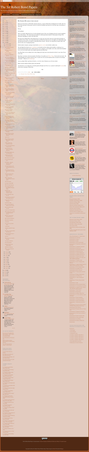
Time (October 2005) (73, 225)
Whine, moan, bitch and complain (9, 249)
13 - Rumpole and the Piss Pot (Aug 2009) (8, 403)
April (6, 262)
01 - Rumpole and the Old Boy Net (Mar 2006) (8, 434)
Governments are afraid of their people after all (10, 198)
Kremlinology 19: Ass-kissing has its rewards (78, 285)
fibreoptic (22, 74)
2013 (5, 35)
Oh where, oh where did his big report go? (10, 231)
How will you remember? (9, 218)
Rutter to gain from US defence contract (9, 78)
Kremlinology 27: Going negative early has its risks (77, 272)
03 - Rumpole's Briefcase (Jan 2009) (8, 429)
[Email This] (34, 72)
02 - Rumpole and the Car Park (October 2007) (8, 432)
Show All (13, 328)
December (7, 44)
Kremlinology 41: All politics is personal (77, 246)
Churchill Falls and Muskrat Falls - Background (30, 14)
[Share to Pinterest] (39, 72)
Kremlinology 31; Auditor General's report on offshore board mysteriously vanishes (78, 265)
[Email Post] (32, 72)
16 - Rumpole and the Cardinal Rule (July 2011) (8, 394)
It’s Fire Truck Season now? (9, 160)
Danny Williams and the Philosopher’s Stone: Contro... (9, 140)
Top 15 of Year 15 (78, 156)
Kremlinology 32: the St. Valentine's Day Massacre (77, 262)
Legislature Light (8, 202)
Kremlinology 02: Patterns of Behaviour (77, 320)
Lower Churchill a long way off (9, 195)
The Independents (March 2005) (75, 222)
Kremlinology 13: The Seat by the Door (77, 298)
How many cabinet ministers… (8, 82)
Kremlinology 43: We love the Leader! (77, 242)
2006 (5, 273)
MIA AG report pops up (9, 185)
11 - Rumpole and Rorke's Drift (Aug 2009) (8, 408)
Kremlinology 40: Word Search (75, 248)
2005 (5, 275)
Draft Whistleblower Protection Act (8, 338)
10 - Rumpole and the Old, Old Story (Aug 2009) (8, 411)
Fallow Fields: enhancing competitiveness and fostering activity (78, 95)
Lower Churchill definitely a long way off (10, 146)
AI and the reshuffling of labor (9, 318)
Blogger (61, 448)
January (6, 268)
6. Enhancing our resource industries (76, 342)
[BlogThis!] (35, 72)
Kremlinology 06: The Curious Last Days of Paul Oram (77, 313)
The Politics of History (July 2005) (76, 224)
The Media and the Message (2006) (76, 200)
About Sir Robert (15, 14)
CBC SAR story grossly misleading (9, 48)
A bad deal (7, 221)
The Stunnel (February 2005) (75, 221)
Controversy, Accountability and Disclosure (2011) (77, 213)
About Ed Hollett (6, 14)
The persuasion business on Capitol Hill (10, 104)
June (6, 259)
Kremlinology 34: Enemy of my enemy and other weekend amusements (77, 258)
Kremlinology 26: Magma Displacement (77, 274)
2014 (5, 33)
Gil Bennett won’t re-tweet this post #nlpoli (77, 20)
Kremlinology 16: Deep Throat (75, 291)
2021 (5, 21)
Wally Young (32, 74)
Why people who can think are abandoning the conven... (10, 212)
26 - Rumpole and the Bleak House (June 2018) (8, 367)
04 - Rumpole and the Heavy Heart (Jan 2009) (8, 426)
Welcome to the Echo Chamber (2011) (76, 205)
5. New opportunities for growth (75, 341)
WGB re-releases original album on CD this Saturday (77, 116)
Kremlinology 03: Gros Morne (75, 318)
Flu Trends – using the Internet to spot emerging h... (9, 163)
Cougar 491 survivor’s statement (9, 200)
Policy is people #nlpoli (74, 40)
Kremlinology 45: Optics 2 (74, 239)
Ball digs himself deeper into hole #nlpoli (77, 26)
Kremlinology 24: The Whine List (76, 275)
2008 (5, 270)
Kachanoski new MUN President (9, 131)
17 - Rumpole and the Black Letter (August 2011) (8, 391)
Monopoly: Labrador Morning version (9, 110)
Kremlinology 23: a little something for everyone (77, 278)
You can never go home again (9, 224)
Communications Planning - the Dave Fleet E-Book (8, 357)
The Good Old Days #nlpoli (80, 164)
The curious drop (8, 63)
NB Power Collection (9, 247)
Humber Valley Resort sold (10, 73)
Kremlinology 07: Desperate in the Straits (77, 311)
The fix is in (7, 137)
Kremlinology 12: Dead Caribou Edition (77, 300)
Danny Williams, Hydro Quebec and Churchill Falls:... (9, 86)
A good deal (7, 226)
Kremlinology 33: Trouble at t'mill (76, 260)
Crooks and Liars (7, 282)
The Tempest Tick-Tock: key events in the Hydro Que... (10, 121)
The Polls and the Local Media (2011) (76, 211)
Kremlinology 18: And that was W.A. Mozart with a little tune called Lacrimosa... (78, 288)
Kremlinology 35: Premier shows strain (77, 256)
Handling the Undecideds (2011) (75, 210)
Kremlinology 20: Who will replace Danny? (77, 284)
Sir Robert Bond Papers (76, 175)
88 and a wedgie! (8, 52)
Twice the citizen (8, 181)
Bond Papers (6, 312)
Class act (6, 236)
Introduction (72, 328)
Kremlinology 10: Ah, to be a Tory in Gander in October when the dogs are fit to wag (78, 305)
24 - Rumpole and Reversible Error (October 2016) (8, 373)
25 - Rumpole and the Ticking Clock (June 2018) (8, 370)
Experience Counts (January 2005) (76, 219)
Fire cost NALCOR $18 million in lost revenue (9, 205)
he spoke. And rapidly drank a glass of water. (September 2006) (78, 230)
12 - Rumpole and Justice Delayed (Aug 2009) (7, 405)
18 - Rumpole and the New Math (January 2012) (9, 389)
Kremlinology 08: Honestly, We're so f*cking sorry (78, 309)
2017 (5, 28)
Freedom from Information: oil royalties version (8, 191)
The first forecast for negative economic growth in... (9, 149)
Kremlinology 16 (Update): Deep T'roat (77, 293)
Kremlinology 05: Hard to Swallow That (77, 315)
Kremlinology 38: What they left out (76, 251)
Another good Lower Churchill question (9, 155)
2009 (5, 42)
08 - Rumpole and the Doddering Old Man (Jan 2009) (9, 416)
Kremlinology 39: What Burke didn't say (77, 249)
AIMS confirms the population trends (8, 143)
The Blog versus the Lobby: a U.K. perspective (8, 101)
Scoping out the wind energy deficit (9, 245)
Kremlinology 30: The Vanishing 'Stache (77, 267)
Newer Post (20, 78)
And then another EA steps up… (10, 228)
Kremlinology (72, 322)
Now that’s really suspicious (8, 75)
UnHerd (5, 306)
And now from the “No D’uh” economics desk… (9, 174)
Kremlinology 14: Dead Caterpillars (76, 297)
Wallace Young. (51, 56)
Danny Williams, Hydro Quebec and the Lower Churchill (9, 117)
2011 (5, 38)
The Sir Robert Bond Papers (19, 7)
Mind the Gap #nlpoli (79, 148)
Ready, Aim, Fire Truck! (9, 80)
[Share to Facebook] (38, 72)
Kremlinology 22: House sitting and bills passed (77, 280)
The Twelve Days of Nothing (8, 51)
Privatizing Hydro (8, 242)
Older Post (64, 78)
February (7, 266)
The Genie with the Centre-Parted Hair (10, 124)
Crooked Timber (7, 317)
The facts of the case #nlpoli (80, 54)
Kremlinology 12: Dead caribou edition (9, 107)
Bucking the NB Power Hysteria (9, 55)
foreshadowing (31, 58)
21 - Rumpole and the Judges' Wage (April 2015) (8, 381)
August (6, 255)
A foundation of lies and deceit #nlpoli (76, 77)
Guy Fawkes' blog (7, 294)
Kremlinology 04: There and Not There (77, 317)
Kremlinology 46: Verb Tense (75, 237)
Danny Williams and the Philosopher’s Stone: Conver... (9, 134)
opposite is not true (42, 45)
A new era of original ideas (10, 210)
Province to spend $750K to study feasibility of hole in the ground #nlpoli (78, 70)
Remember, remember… (9, 220)
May (6, 261)
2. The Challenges (73, 331)
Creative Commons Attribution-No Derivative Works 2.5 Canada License (53, 441)
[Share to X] (37, 72)
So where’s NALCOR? (9, 183)
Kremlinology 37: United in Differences (77, 252)
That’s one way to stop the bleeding (9, 238)
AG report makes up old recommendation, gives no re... (9, 167)
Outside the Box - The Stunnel (75, 47)
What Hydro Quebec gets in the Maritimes (9, 153)
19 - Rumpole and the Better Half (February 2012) (9, 386)
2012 (5, 37)
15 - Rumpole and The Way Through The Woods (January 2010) (8, 397)
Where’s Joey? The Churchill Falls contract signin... (10, 178)
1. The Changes (72, 330)
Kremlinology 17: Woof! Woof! (75, 290)
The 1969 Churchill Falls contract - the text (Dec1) (7, 344)
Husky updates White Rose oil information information (10, 93)
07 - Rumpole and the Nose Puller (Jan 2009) (8, 418)
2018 (5, 26)
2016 (5, 30)
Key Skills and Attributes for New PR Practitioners (8, 355)
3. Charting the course (73, 333)
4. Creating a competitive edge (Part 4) (77, 339)
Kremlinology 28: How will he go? (76, 270)
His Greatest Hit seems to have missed (9, 234)
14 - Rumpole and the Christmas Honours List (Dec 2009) (8, 400)
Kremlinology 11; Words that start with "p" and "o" (77, 302)
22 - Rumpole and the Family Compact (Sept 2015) (8, 378)
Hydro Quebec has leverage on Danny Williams (80, 132)
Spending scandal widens (9, 67)
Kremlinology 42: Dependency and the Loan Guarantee (78, 244)
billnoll (54, 448)
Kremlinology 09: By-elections (75, 307)
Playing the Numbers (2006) (75, 199)
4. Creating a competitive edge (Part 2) (77, 336)
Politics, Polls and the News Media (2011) (77, 206)
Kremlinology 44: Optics (74, 240)
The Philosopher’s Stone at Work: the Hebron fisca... (10, 127)
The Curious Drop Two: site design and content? (10, 58)
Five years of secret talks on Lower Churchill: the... (9, 97)
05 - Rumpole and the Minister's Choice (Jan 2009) (8, 424)
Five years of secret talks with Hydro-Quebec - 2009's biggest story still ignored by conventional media (8, 334)
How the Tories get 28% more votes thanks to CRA (9, 70)
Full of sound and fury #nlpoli (80, 61)
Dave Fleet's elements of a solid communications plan (8, 360)
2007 (5, 272)
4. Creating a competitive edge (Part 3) (77, 337)
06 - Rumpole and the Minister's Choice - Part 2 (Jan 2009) (8, 421)
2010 (5, 40)
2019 (5, 24)
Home (42, 78)
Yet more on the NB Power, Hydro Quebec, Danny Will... (10, 113)
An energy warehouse (9, 240)
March (6, 264)
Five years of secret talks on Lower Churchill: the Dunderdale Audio (78, 124)
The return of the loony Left (9, 307)
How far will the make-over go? (9, 208)
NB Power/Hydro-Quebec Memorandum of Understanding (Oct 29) (8, 341)
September (7, 253)
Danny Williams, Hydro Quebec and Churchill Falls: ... (9, 89)
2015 (5, 31)
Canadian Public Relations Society (7, 352)
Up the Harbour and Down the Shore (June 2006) (77, 228)
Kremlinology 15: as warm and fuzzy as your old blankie (78, 295)
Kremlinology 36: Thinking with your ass (77, 254)
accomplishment (34, 47)
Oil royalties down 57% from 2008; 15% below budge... (9, 187)
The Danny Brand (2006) (74, 203)
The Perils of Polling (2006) (75, 202)
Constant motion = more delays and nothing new (9, 61)
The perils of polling (73, 84)
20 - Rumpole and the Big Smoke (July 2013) (9, 383)
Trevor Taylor (27, 74)
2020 (5, 22)
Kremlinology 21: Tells (74, 282)
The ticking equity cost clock (75, 102)
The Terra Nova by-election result (8, 65)
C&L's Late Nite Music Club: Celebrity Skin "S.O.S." (9, 284)
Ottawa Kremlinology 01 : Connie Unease (77, 236)
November (7, 45)
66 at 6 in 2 (77, 140)
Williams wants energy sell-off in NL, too (9, 216)
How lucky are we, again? (9, 157)
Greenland (62, 65)
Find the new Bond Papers (74, 33)
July (6, 257)
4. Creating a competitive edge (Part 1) (77, 334)
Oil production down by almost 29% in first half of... (9, 171)
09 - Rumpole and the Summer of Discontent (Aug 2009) (9, 413)
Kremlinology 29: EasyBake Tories (76, 268)
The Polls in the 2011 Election (75, 208)
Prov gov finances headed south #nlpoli (77, 109)
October (6, 252)
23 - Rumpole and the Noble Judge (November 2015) (8, 375)
